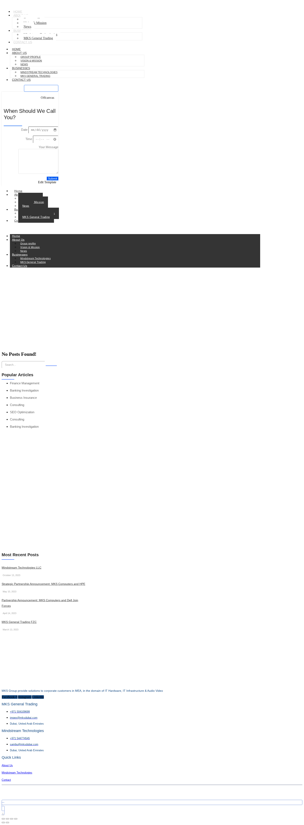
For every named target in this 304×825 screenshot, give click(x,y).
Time (29, 139)
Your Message (48, 147)
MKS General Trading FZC (19, 622)
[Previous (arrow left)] (3, 822)
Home (18, 191)
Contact (6, 779)
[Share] (11, 818)
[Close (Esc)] (15, 818)
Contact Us (22, 42)
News (25, 205)
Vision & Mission (35, 23)
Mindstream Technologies (38, 72)
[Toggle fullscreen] (7, 818)
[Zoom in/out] (3, 818)
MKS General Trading (38, 38)
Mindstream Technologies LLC (21, 567)
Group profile (30, 57)
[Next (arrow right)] (7, 822)
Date (24, 129)
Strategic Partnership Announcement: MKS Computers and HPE (43, 584)
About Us (19, 53)
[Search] (51, 365)
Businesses (21, 68)
